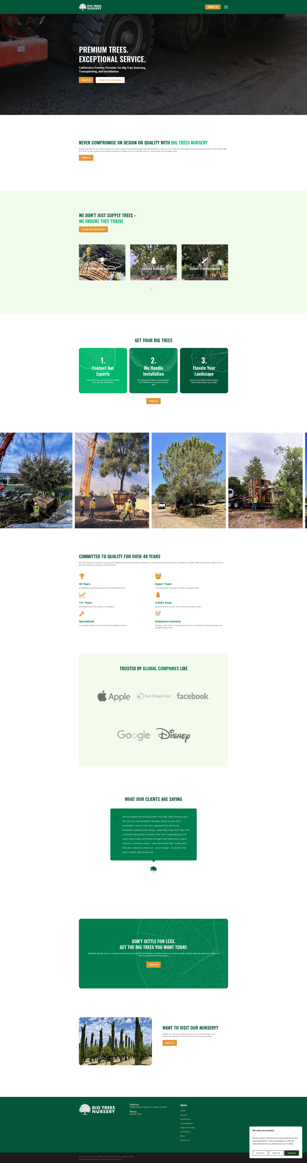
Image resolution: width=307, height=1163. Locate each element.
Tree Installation (186, 1123)
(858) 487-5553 (136, 1114)
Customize (260, 1153)
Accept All (291, 1153)
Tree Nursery (185, 1119)
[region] (275, 1142)
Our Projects (185, 1132)
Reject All (276, 1153)
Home (182, 1111)
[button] (226, 7)
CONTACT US (213, 7)
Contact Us (184, 1140)
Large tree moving (187, 1128)
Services (183, 1115)
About (182, 1136)
